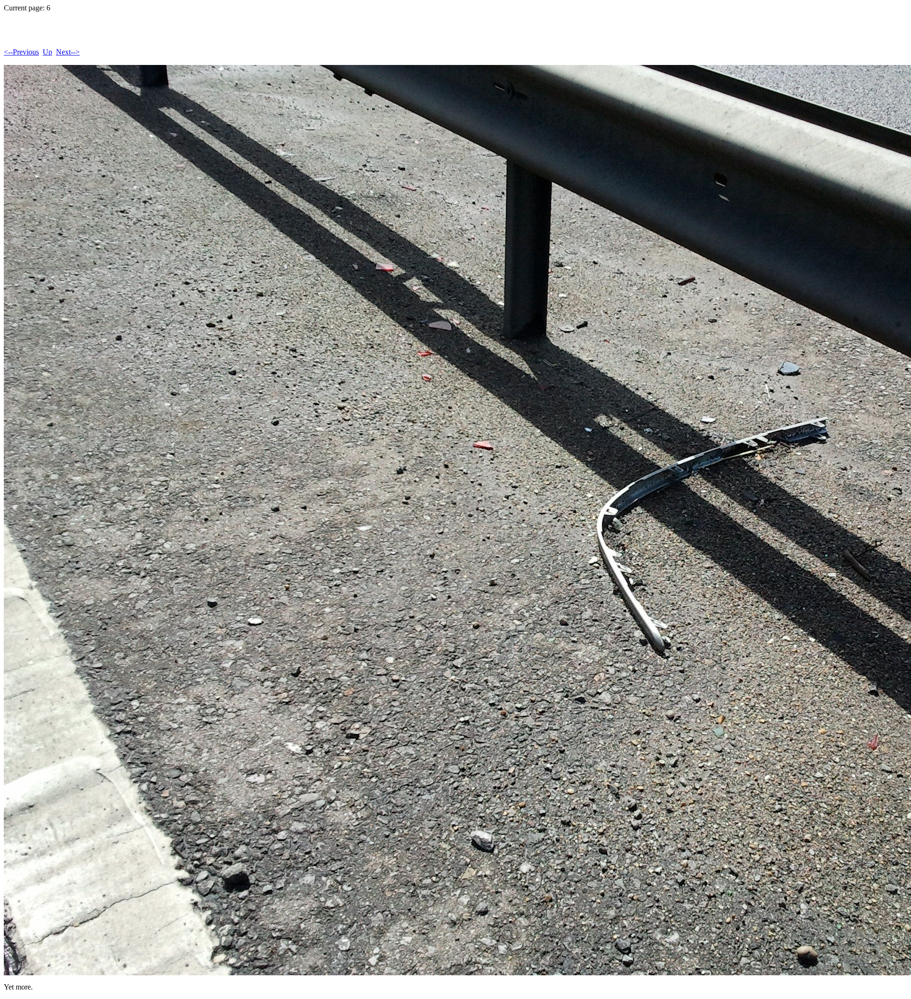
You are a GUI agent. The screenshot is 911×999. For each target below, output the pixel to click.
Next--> (68, 52)
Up (47, 52)
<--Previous (21, 52)
